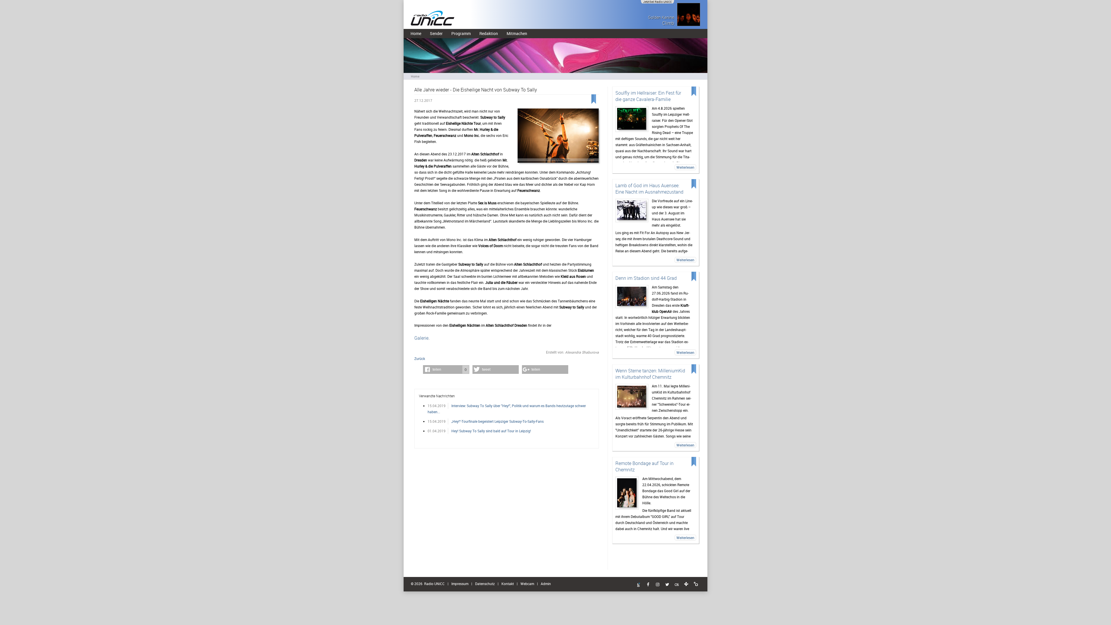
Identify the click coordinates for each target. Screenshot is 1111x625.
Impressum (459, 583)
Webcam (527, 583)
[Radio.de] (695, 584)
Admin (546, 583)
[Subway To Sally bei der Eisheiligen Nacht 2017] (558, 136)
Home (416, 33)
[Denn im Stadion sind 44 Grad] (631, 296)
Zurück (419, 358)
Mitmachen (517, 33)
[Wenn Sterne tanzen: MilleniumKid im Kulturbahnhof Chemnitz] (631, 397)
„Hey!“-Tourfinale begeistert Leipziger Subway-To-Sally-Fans (497, 421)
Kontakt (507, 583)
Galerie (421, 338)
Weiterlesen (685, 167)
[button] (446, 369)
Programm (461, 33)
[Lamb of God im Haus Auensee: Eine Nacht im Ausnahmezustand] (631, 210)
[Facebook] (648, 584)
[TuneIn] (686, 584)
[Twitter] (667, 584)
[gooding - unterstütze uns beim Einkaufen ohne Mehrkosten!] (638, 585)
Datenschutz (485, 583)
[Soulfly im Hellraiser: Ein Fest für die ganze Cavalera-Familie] (631, 119)
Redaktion (488, 33)
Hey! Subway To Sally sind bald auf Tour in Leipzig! (491, 431)
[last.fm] (676, 584)
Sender (436, 33)
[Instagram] (657, 584)
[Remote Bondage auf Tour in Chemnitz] (627, 493)
